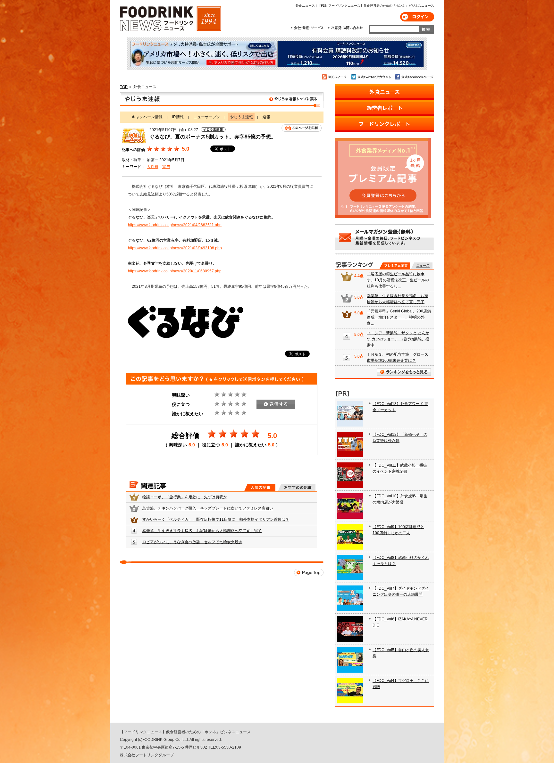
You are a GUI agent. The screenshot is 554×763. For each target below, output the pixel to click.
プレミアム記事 (395, 265)
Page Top (308, 572)
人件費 (152, 166)
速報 (266, 117)
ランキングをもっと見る (404, 372)
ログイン (417, 16)
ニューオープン (206, 117)
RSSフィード (334, 76)
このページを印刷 (301, 128)
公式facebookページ (413, 76)
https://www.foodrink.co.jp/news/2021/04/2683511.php (175, 225)
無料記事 (421, 265)
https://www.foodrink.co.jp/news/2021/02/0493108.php (175, 248)
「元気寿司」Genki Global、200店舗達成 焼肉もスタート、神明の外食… (399, 317)
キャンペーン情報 (147, 117)
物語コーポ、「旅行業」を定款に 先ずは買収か (184, 497)
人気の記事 (259, 487)
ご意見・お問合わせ (345, 27)
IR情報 (178, 117)
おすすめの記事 (296, 487)
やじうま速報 (221, 100)
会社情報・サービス (308, 27)
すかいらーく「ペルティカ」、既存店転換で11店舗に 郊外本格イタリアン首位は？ (215, 519)
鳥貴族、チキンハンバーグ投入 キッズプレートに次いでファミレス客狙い (207, 508)
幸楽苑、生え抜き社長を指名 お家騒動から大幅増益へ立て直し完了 (202, 530)
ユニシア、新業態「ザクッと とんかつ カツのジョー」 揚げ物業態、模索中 (398, 339)
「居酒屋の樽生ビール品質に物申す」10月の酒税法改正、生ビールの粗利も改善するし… (398, 280)
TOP (124, 87)
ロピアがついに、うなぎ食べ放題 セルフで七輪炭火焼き (192, 542)
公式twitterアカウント (371, 76)
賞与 (166, 166)
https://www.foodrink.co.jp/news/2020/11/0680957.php (175, 271)
